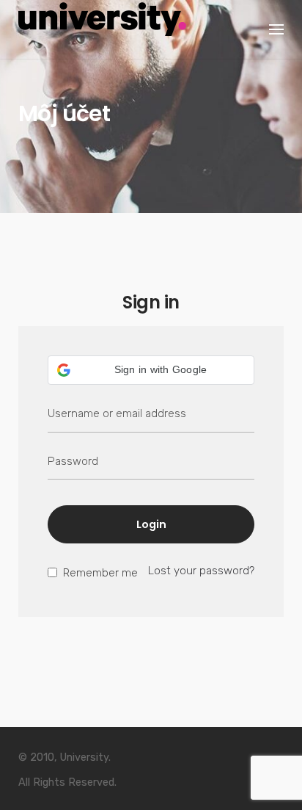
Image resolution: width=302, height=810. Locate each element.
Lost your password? (201, 570)
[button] (151, 370)
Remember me (99, 572)
